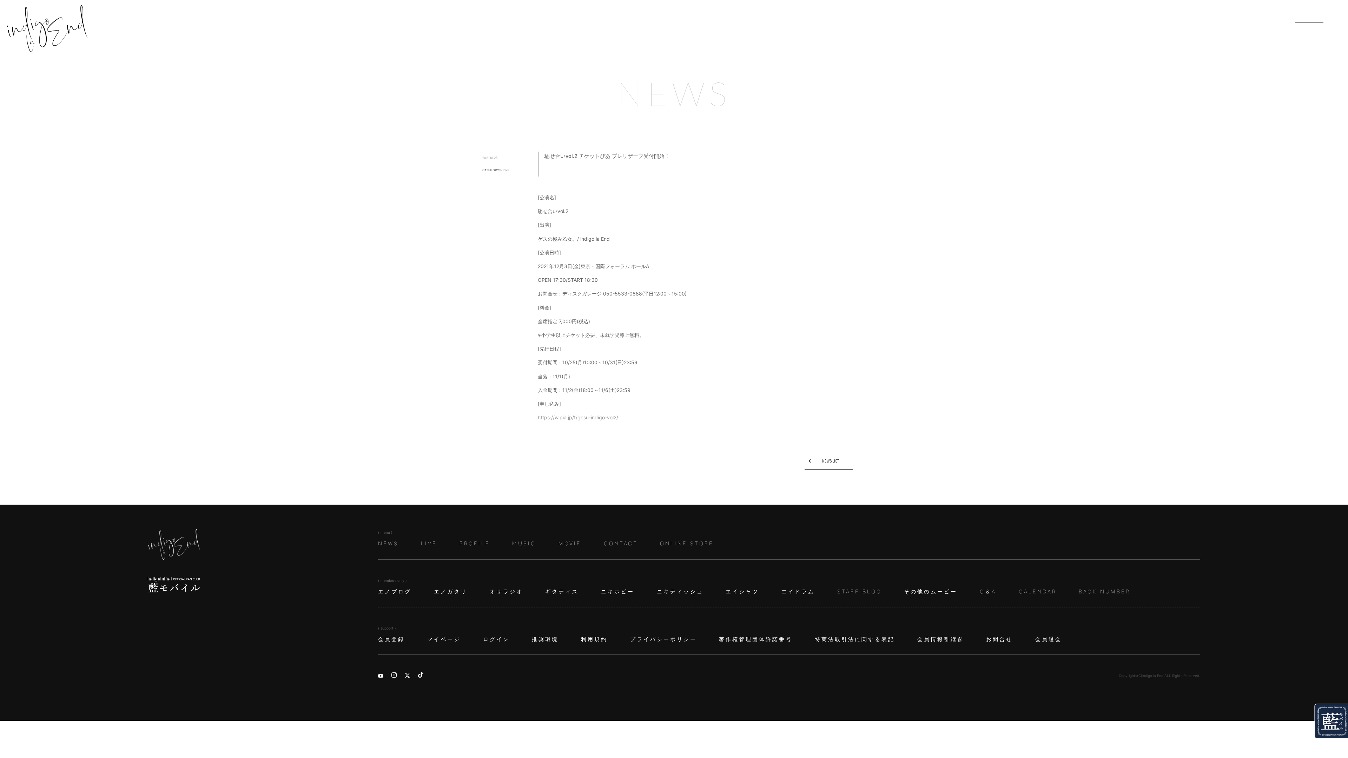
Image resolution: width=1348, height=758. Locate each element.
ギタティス (562, 592)
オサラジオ (506, 592)
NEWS (388, 543)
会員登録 (391, 639)
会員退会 (1048, 639)
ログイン (496, 639)
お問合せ (999, 639)
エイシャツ (742, 592)
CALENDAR (1038, 592)
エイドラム (798, 592)
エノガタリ (450, 592)
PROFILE (475, 543)
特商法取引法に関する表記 (855, 639)
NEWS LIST (830, 461)
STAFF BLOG (859, 592)
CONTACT (621, 543)
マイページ (444, 639)
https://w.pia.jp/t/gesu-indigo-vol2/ (578, 417)
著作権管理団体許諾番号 (755, 639)
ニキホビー (617, 592)
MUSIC (524, 543)
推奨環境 (545, 639)
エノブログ (394, 592)
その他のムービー (930, 592)
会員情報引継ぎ (940, 639)
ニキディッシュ (680, 592)
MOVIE (570, 543)
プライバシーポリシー (663, 639)
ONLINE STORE (687, 543)
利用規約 (594, 639)
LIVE (429, 543)
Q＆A (988, 592)
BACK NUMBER (1104, 592)
